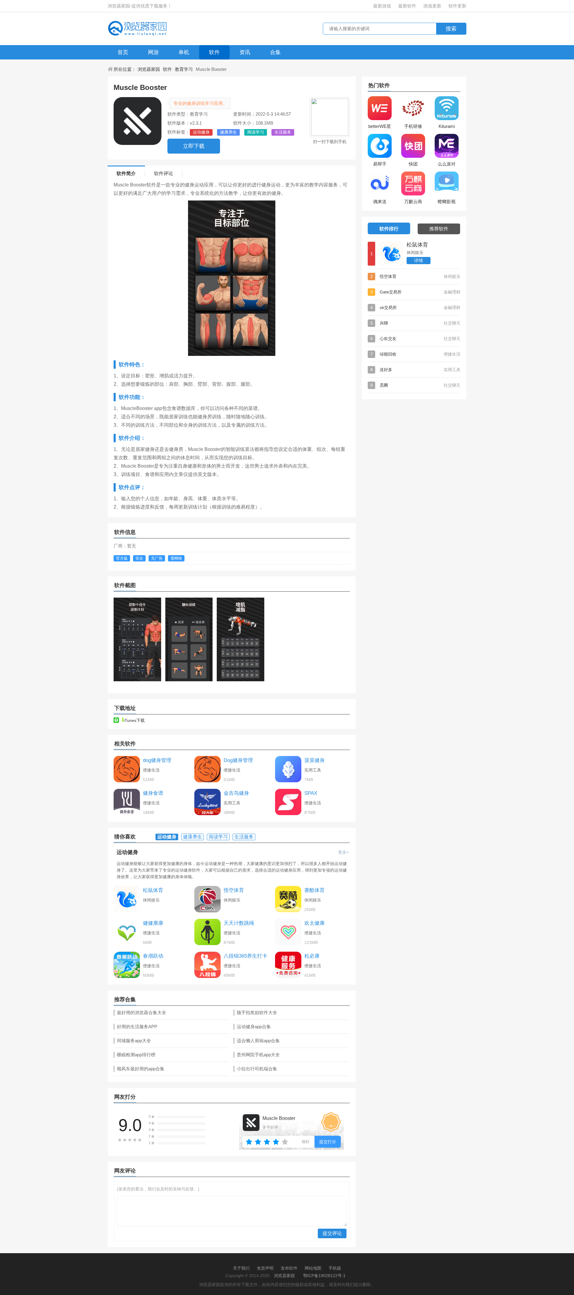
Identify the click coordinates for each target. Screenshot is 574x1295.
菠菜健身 (314, 760)
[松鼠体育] (127, 899)
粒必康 (312, 956)
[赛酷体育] (288, 899)
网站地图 (313, 1268)
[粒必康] (288, 965)
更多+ (343, 852)
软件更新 (457, 5)
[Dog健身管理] (207, 769)
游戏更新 (432, 5)
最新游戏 (382, 5)
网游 (153, 52)
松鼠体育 (153, 890)
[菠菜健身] (288, 769)
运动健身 (127, 852)
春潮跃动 (153, 956)
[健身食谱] (127, 802)
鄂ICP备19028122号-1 (324, 1275)
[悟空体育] (207, 899)
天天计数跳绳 (239, 923)
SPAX (310, 793)
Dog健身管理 (238, 760)
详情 (418, 260)
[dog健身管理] (127, 769)
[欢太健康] (288, 932)
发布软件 (289, 1268)
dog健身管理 (157, 760)
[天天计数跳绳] (207, 932)
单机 (183, 52)
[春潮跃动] (127, 965)
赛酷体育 (314, 890)
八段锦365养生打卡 (245, 956)
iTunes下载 (134, 720)
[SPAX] (288, 802)
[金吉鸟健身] (207, 802)
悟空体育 (234, 890)
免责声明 (265, 1268)
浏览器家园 (149, 69)
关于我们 (241, 1268)
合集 (275, 52)
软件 (214, 52)
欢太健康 (314, 923)
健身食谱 (153, 793)
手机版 (335, 1268)
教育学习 (184, 69)
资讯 (244, 52)
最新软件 (407, 5)
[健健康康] (127, 932)
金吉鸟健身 (236, 793)
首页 (122, 52)
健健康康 (153, 923)
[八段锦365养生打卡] (207, 965)
